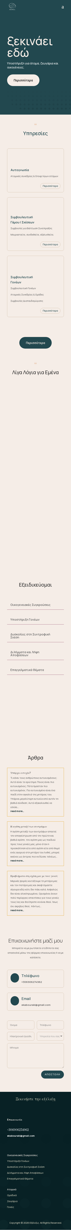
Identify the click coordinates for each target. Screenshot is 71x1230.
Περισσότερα (23, 80)
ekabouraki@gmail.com (36, 1005)
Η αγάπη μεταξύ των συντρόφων (28, 826)
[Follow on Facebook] (9, 1145)
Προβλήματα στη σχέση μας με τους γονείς (34, 876)
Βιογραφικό (27, 559)
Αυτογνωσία (20, 170)
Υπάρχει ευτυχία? (20, 773)
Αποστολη (52, 1074)
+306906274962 (31, 982)
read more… (17, 811)
